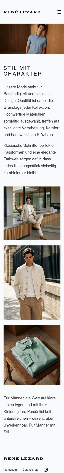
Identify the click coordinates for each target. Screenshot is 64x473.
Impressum (10, 469)
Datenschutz (30, 469)
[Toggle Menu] (59, 12)
